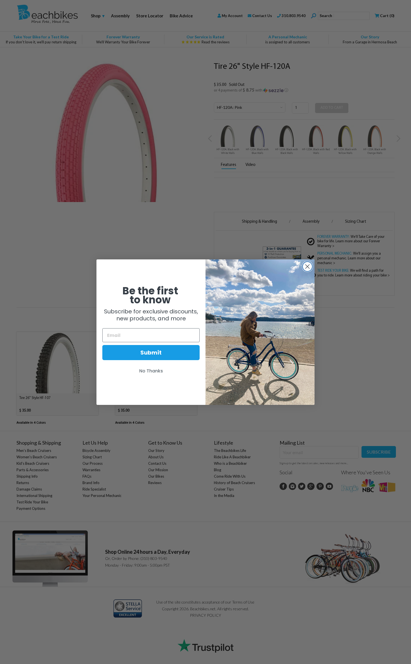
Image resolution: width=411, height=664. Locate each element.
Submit (151, 352)
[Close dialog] (307, 266)
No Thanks (151, 371)
